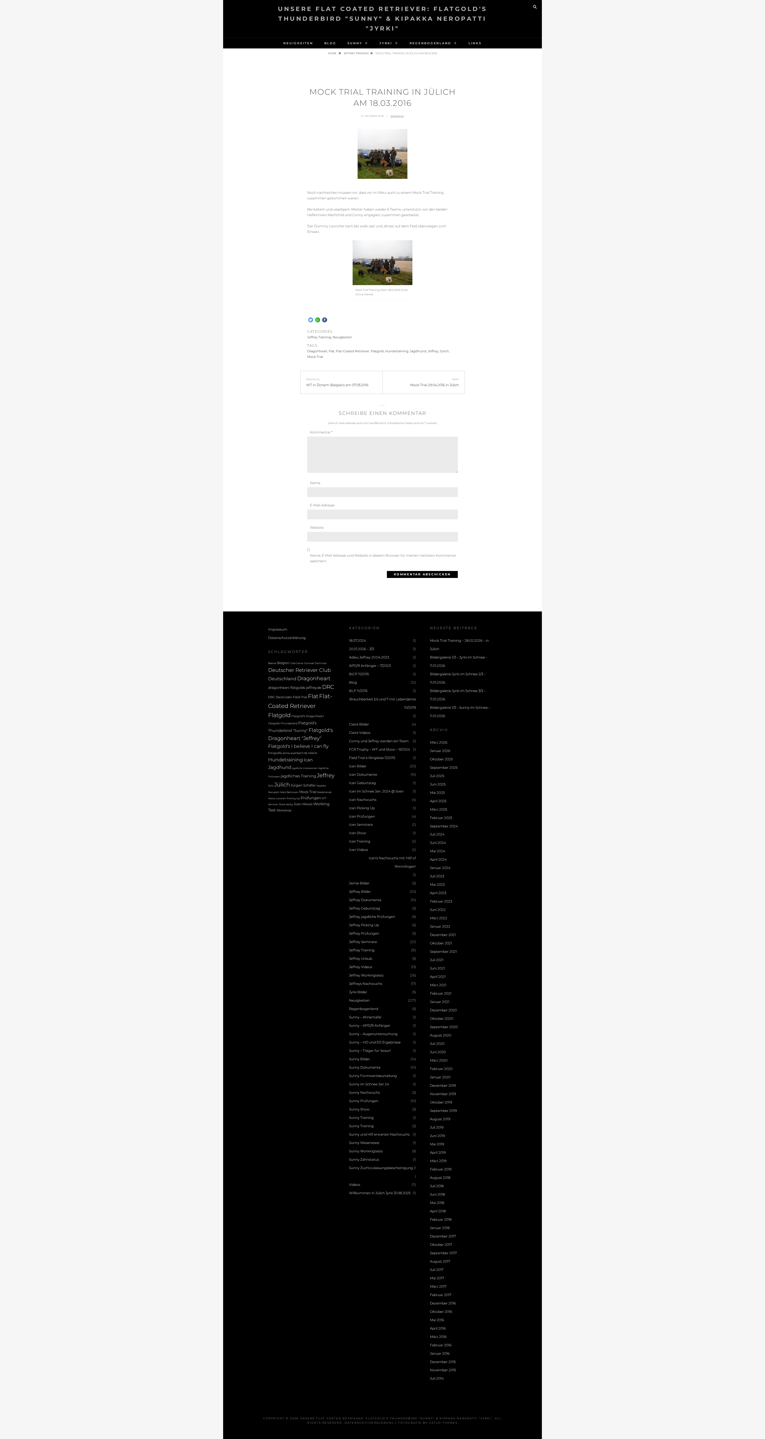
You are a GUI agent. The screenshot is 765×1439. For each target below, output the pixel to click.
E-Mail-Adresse (322, 505)
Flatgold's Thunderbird (282, 723)
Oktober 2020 (441, 1019)
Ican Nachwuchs (362, 800)
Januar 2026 (440, 751)
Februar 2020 (441, 1069)
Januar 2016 (439, 1353)
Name (315, 483)
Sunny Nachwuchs (364, 1093)
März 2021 (438, 985)
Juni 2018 (437, 1194)
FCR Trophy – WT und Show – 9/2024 (379, 749)
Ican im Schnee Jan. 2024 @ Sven (376, 791)
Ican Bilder (358, 766)
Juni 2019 (437, 1136)
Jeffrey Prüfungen (364, 933)
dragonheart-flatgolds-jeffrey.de (294, 688)
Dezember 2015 (443, 1362)
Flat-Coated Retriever (352, 351)
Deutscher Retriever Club (299, 670)
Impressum (277, 629)
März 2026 (438, 742)
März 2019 (438, 1161)
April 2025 (438, 801)
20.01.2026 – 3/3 (361, 649)
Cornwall (309, 663)
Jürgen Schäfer (303, 785)
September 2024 (444, 826)
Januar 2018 (440, 1228)
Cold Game (296, 663)
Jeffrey (433, 351)
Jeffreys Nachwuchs (365, 984)
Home (332, 53)
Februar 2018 (441, 1219)
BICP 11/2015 (359, 674)
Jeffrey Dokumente (365, 900)
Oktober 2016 (441, 1312)
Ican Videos (358, 850)
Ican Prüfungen (362, 816)
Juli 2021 (436, 960)
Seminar (273, 804)
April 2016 (438, 1328)
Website (317, 528)
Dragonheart (317, 351)
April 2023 (438, 893)
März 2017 (438, 1286)
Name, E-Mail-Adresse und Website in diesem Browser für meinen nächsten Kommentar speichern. (383, 558)
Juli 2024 (437, 834)
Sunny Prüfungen (363, 1101)
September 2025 (443, 768)
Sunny (354, 43)
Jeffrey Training (356, 53)
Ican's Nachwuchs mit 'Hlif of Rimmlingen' (392, 862)
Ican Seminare (361, 825)
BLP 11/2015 (358, 691)
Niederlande (324, 792)
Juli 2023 (437, 876)
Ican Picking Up (362, 808)
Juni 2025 (437, 784)
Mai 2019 (437, 1144)
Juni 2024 (438, 843)
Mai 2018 (437, 1203)
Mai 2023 (437, 885)
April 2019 (438, 1153)
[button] (310, 319)
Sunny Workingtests (366, 1151)
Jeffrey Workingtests (366, 975)
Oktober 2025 (441, 759)
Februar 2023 (441, 901)
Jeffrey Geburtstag (364, 908)
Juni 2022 (438, 910)
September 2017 (443, 1253)
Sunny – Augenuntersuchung (373, 1034)
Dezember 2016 (443, 1303)
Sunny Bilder (359, 1059)
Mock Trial (315, 357)
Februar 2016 (440, 1345)
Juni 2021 (437, 968)
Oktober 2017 (441, 1245)
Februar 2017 (440, 1295)
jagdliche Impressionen (305, 768)
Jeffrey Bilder (360, 892)
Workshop (284, 810)
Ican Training (359, 841)
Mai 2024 (437, 851)
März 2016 (438, 1337)
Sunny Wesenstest (364, 1143)
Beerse (272, 663)
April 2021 (438, 977)
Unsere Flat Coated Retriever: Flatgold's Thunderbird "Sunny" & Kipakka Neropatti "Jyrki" (382, 18)
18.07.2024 (357, 641)
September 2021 (443, 952)
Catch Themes (443, 1422)
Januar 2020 (440, 1077)
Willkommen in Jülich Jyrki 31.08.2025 (379, 1193)
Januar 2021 (439, 1002)
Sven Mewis (303, 804)
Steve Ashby (286, 804)
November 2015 (443, 1370)
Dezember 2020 (443, 1010)
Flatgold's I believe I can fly (298, 746)
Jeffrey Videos (360, 967)
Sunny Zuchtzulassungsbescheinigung (381, 1168)
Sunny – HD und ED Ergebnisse (375, 1042)
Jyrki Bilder (358, 992)
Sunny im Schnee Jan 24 (369, 1084)
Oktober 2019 (441, 1102)
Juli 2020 (437, 1044)
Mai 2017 (437, 1278)
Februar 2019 (440, 1169)
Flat (331, 351)
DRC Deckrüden (280, 697)
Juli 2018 (437, 1186)
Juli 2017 (436, 1270)
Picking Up (293, 798)
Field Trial (300, 697)
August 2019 (440, 1119)
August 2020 (440, 1035)
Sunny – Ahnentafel (365, 1017)
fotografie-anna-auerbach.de (287, 753)
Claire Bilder (359, 724)
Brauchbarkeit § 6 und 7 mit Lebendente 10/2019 (382, 703)
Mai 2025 (437, 793)
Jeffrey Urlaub (360, 959)
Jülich (444, 351)
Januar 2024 (440, 868)
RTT (324, 798)
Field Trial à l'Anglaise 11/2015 (372, 758)
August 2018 (440, 1178)
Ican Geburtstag (362, 783)
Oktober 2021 (441, 943)
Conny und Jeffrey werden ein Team (379, 741)
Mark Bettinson (289, 792)
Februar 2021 (440, 993)
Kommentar (321, 432)
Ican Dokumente (363, 775)
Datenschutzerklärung (287, 638)
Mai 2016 (437, 1320)
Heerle (312, 753)
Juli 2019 (436, 1127)
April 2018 (438, 1211)
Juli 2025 (437, 776)
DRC (328, 687)
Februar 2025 (441, 818)
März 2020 (438, 1060)
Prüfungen (311, 798)
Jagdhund (418, 351)
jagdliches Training (298, 776)
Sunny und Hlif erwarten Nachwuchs (379, 1134)
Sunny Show (359, 1109)
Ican (308, 759)
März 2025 (438, 809)
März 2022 (438, 918)
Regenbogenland (430, 43)
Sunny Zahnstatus (364, 1159)
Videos (354, 1185)
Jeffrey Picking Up (364, 925)
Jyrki (386, 43)
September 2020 (444, 1027)
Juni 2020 (438, 1052)
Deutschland (282, 678)
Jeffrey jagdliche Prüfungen (372, 917)
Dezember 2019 (443, 1086)
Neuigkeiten (298, 43)
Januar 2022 (440, 926)
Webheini (397, 116)
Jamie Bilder (359, 883)
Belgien (283, 663)
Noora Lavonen (277, 798)
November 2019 (443, 1094)
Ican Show (357, 833)
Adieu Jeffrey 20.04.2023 (369, 657)
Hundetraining (396, 351)
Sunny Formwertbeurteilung (373, 1076)
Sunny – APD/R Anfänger (369, 1026)
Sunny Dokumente (365, 1067)
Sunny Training (361, 1118)
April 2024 (438, 859)
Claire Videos (359, 733)
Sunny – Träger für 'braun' (370, 1051)
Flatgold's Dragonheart (307, 716)
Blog (330, 43)
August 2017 (440, 1261)
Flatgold (377, 351)
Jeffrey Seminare (363, 942)
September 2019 (443, 1111)
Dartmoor (321, 663)
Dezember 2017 (443, 1236)
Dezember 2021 (443, 935)
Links (475, 43)
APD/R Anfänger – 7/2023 (370, 666)
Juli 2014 (437, 1378)
